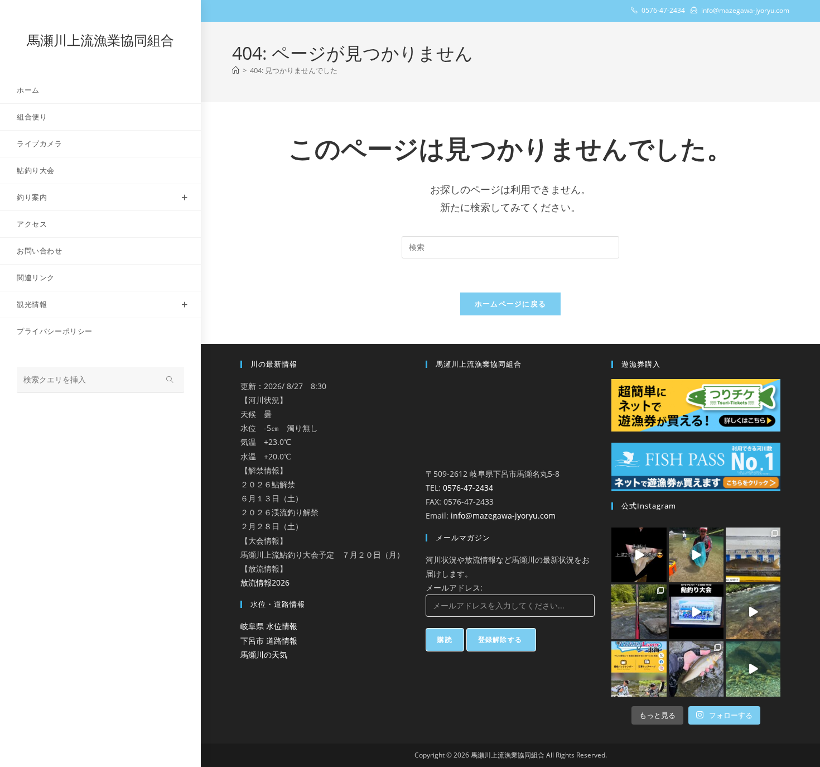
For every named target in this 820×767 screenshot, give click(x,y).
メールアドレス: (454, 587)
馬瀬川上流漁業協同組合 (100, 40)
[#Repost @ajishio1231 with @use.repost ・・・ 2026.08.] (696, 668)
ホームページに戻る (511, 304)
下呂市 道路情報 (268, 640)
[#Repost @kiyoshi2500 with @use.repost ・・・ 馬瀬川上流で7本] (638, 611)
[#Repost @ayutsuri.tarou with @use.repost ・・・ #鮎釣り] (753, 611)
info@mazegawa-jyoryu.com (503, 515)
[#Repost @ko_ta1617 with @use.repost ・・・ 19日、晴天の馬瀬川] (753, 555)
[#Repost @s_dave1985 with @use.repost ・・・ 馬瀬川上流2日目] (638, 555)
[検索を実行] (170, 380)
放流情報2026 (265, 582)
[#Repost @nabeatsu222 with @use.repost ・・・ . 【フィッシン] (638, 668)
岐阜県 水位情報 (268, 626)
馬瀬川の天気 (263, 654)
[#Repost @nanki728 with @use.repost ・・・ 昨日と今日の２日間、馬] (696, 555)
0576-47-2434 (468, 487)
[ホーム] (235, 70)
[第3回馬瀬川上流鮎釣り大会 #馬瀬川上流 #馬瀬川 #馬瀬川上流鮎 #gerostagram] (696, 611)
